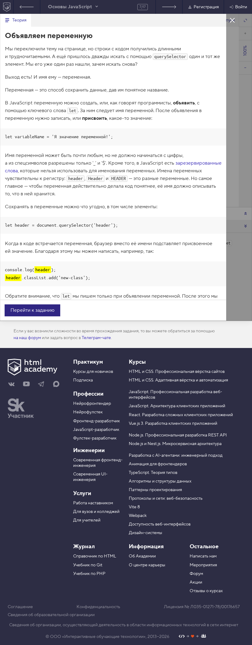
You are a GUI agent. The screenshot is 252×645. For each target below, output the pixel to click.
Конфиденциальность (98, 607)
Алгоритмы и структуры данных (160, 481)
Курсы (137, 362)
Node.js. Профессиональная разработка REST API (178, 435)
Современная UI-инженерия (90, 477)
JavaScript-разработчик (96, 429)
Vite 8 (134, 507)
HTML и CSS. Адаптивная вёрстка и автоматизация (178, 380)
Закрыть (232, 20)
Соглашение (20, 607)
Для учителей (86, 520)
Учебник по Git (87, 565)
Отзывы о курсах (206, 591)
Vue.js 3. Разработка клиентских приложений (173, 423)
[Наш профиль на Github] (193, 637)
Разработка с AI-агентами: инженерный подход (175, 455)
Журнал (84, 546)
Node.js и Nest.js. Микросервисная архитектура (175, 444)
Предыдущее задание (26, 7)
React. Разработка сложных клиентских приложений (181, 415)
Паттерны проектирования (155, 490)
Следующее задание (169, 7)
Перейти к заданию (32, 310)
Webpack (138, 515)
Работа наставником (93, 503)
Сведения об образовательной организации (51, 615)
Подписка (83, 380)
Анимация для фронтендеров (158, 464)
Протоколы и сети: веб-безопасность (166, 498)
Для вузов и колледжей (96, 511)
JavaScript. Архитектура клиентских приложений (177, 406)
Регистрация (206, 7)
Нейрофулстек (88, 412)
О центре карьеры (147, 565)
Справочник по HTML (94, 556)
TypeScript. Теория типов (153, 472)
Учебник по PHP (89, 574)
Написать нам (203, 556)
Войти (241, 7)
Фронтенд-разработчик (96, 421)
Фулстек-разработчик (94, 438)
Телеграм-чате (96, 338)
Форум (196, 574)
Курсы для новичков (93, 371)
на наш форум (27, 338)
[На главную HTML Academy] (6, 7)
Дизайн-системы (145, 533)
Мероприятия (203, 565)
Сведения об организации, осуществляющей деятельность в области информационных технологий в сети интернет (123, 625)
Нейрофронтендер (92, 403)
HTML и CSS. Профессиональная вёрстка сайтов (177, 371)
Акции (196, 582)
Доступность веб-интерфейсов (160, 524)
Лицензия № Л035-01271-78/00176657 (202, 607)
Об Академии (142, 556)
